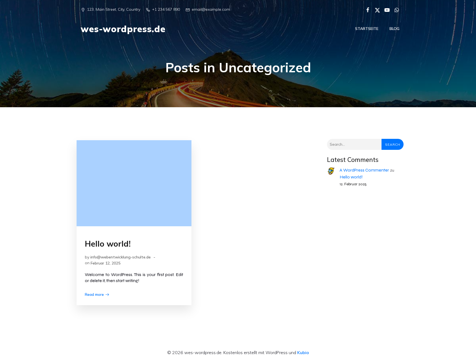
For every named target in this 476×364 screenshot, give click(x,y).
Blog (394, 28)
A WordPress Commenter (364, 170)
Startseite (366, 28)
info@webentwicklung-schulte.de (120, 257)
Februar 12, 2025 (105, 263)
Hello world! (351, 177)
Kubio (303, 352)
